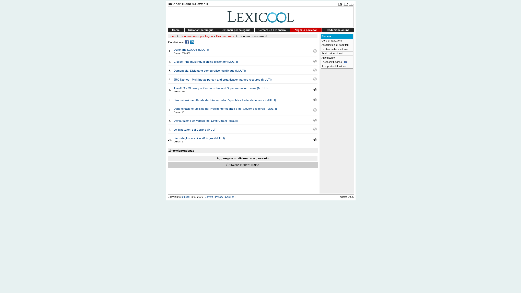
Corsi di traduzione (332, 40)
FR (346, 4)
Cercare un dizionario (272, 30)
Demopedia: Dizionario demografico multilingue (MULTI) (210, 70)
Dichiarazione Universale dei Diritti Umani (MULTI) (206, 120)
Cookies (229, 197)
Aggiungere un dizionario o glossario (243, 158)
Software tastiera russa (242, 165)
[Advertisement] (337, 131)
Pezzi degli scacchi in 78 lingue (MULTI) (199, 138)
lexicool (186, 197)
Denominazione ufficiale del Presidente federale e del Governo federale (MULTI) (225, 108)
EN (340, 4)
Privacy (219, 197)
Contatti (209, 197)
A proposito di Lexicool (334, 66)
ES (351, 4)
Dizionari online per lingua (196, 36)
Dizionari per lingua (200, 30)
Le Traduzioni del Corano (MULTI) (196, 129)
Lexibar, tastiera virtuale (335, 49)
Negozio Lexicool (306, 30)
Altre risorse (328, 57)
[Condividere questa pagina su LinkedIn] (192, 42)
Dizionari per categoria (236, 30)
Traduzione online (337, 30)
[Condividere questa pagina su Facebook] (187, 42)
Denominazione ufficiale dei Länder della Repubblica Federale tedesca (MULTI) (225, 100)
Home (176, 30)
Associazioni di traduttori (335, 45)
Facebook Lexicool (333, 62)
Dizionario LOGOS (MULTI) (191, 49)
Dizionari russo (225, 36)
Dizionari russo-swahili (253, 36)
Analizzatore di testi (332, 53)
